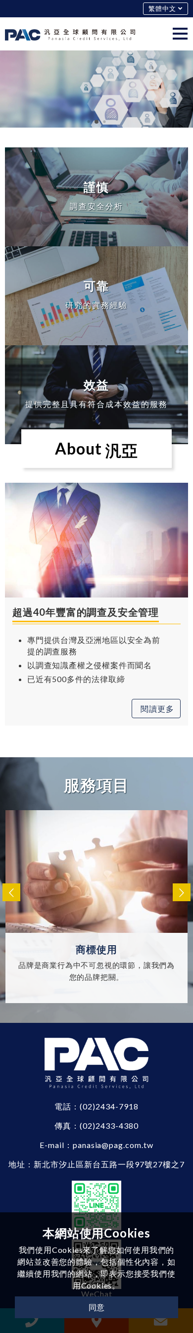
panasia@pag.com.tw (113, 1144)
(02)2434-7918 (109, 1106)
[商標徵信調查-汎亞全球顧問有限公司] (70, 33)
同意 (96, 1307)
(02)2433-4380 (109, 1125)
